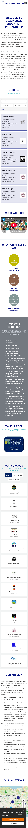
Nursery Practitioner (8, 171)
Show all (8, 475)
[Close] (24, 810)
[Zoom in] (23, 800)
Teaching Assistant (8, 153)
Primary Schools (17, 475)
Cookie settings (13, 823)
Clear (2, 109)
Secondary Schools (14, 479)
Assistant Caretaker (8, 117)
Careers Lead (6, 135)
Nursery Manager (7, 189)
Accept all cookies (13, 819)
